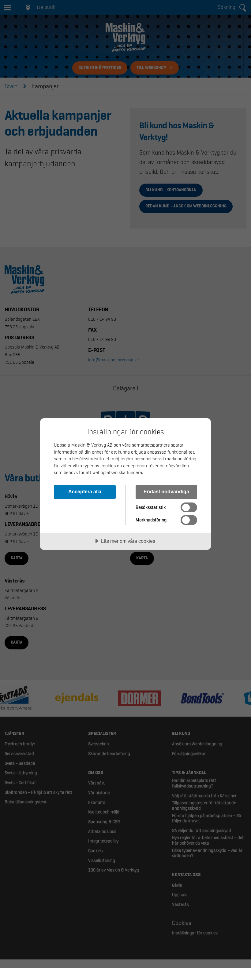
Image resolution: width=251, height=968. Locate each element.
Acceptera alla (84, 491)
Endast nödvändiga (166, 491)
